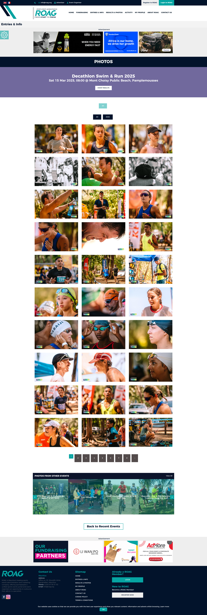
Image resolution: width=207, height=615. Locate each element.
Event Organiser (75, 2)
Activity (129, 12)
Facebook (4, 597)
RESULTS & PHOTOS (114, 12)
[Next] (35, 497)
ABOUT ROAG (153, 12)
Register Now (127, 595)
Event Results (103, 88)
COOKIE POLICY (81, 597)
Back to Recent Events (103, 526)
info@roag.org (46, 2)
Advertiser (60, 2)
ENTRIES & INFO (97, 12)
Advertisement (104, 29)
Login (127, 580)
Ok (103, 609)
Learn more (164, 606)
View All (169, 476)
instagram (8, 597)
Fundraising (82, 12)
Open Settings (4, 35)
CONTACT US (166, 12)
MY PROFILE (140, 12)
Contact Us (45, 572)
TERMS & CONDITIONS (84, 600)
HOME (71, 12)
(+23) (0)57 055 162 (35, 2)
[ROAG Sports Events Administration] (46, 13)
